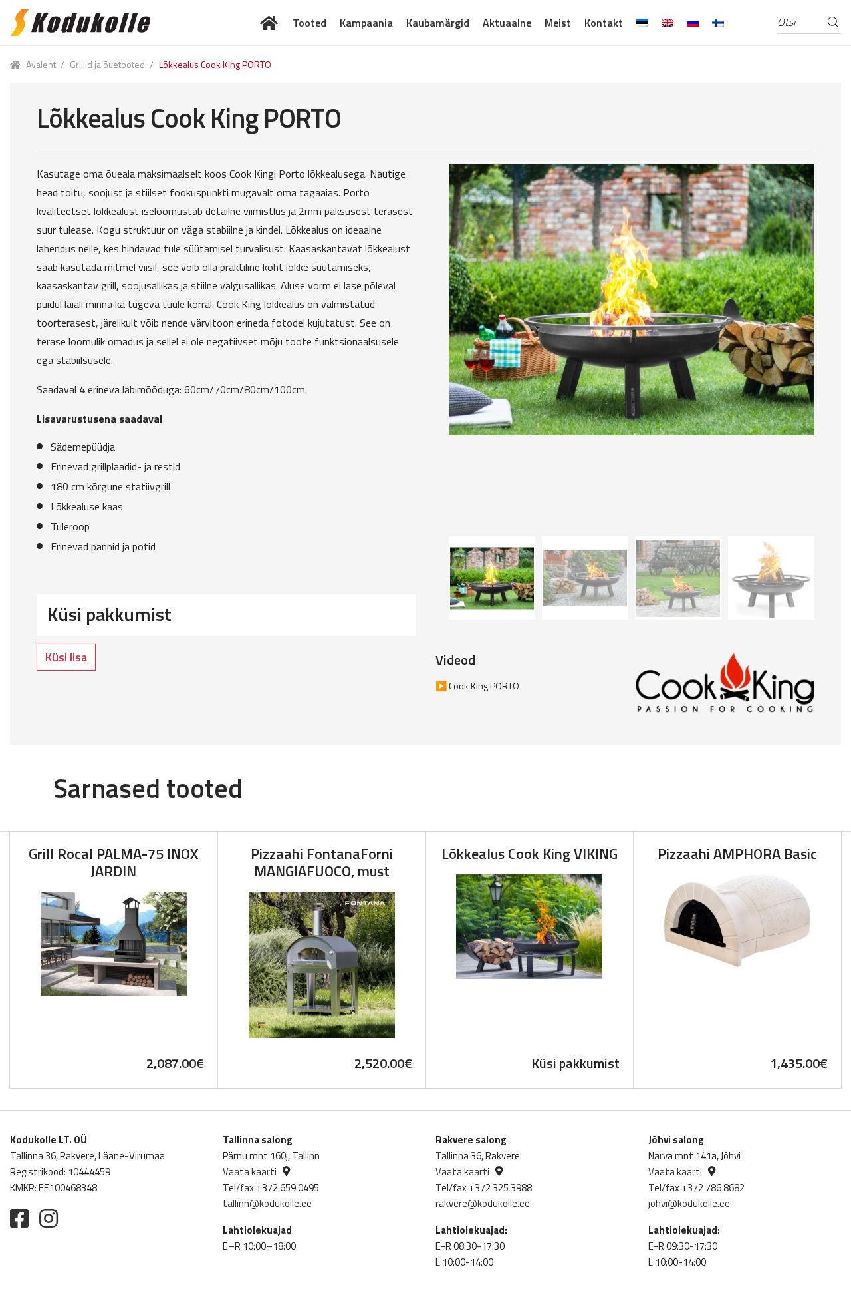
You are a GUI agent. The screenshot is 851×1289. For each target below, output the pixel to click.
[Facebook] (19, 1218)
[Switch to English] (667, 22)
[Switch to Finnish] (718, 22)
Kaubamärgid (437, 23)
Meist (558, 23)
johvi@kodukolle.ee (689, 1203)
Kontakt (603, 23)
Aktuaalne (507, 23)
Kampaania (366, 23)
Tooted (309, 23)
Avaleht (41, 64)
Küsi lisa (66, 657)
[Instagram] (48, 1218)
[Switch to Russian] (692, 22)
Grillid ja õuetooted (107, 64)
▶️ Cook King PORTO (477, 686)
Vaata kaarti (250, 1171)
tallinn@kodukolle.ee (267, 1203)
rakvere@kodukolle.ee (482, 1203)
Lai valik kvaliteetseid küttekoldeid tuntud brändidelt (269, 22)
